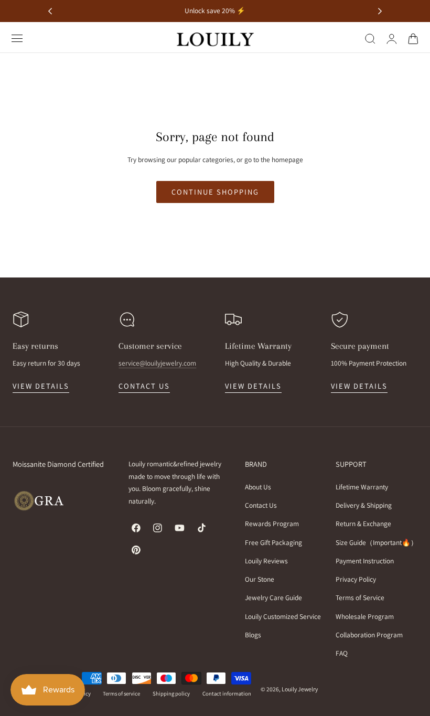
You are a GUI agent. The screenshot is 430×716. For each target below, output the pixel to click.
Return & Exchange (363, 524)
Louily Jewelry (300, 689)
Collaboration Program (369, 634)
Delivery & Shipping (364, 505)
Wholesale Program (365, 616)
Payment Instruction (365, 560)
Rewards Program (272, 524)
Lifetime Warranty (362, 486)
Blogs (253, 634)
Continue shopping (215, 192)
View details (41, 386)
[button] (17, 38)
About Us (258, 486)
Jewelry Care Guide (273, 598)
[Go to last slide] (50, 11)
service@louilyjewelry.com (157, 363)
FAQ (342, 653)
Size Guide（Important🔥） (376, 542)
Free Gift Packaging (273, 542)
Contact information (226, 693)
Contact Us (261, 505)
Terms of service (121, 693)
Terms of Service (360, 598)
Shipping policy (171, 693)
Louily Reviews (266, 560)
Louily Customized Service (283, 616)
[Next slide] (380, 11)
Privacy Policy (356, 579)
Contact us (144, 386)
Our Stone (259, 579)
